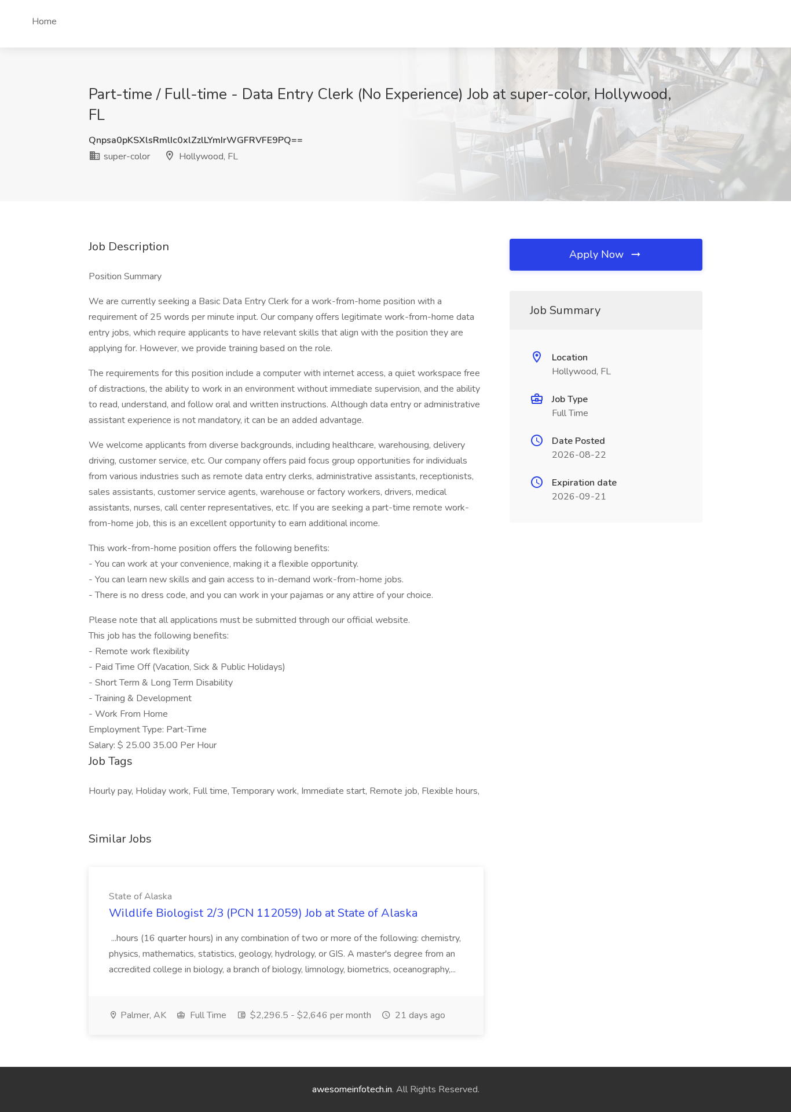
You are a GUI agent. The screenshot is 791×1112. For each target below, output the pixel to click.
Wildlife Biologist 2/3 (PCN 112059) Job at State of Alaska (263, 913)
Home (44, 21)
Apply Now (598, 254)
